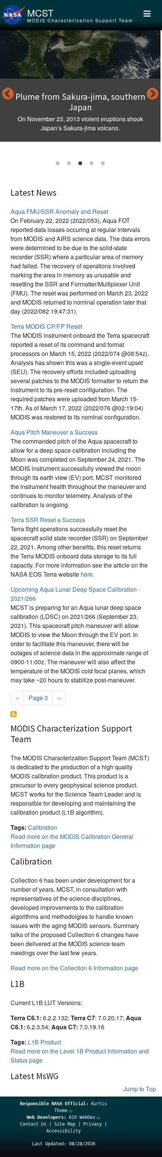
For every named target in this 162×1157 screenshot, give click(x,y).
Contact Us (33, 1124)
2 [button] (69, 163)
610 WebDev (82, 1117)
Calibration (42, 827)
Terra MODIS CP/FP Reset (46, 326)
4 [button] (91, 163)
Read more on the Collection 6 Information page (74, 968)
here (87, 574)
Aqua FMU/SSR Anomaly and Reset (59, 211)
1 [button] (57, 163)
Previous (8, 94)
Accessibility (63, 1131)
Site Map (64, 1124)
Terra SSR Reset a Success (48, 519)
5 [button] (103, 163)
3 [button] (80, 163)
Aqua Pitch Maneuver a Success (54, 432)
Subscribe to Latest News (14, 714)
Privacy (92, 1124)
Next (152, 94)
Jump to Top (139, 1088)
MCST (40, 12)
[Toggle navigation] (147, 15)
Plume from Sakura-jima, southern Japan (80, 102)
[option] (80, 86)
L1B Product (44, 1042)
